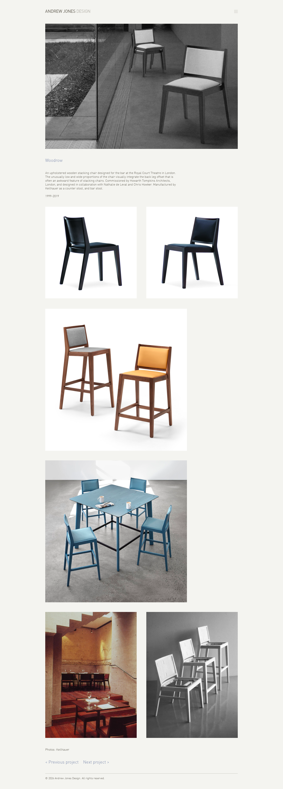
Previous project (62, 762)
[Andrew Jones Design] (67, 11)
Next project (96, 762)
